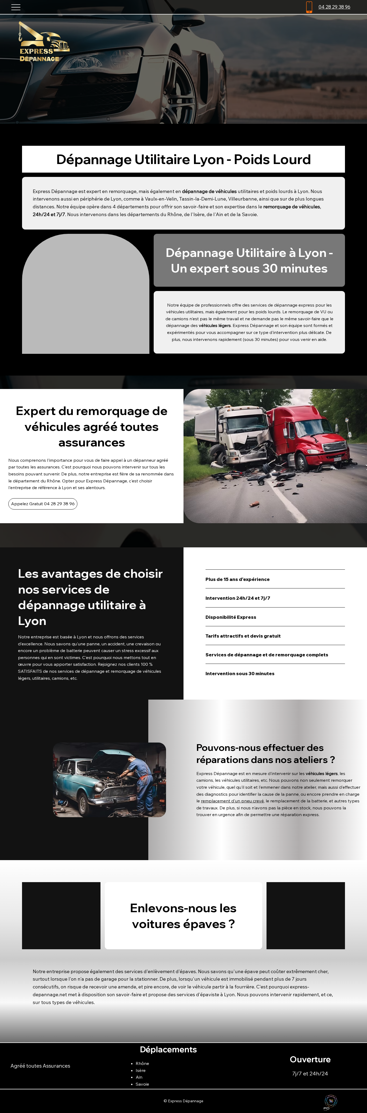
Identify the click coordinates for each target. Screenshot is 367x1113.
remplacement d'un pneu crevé (232, 800)
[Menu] (16, 7)
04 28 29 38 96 (334, 7)
